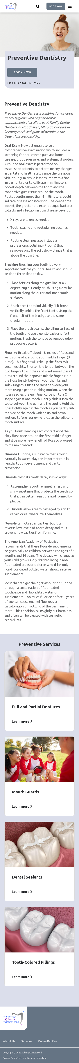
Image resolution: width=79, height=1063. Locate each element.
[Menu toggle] (69, 6)
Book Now (55, 6)
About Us (9, 1041)
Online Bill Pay (47, 1041)
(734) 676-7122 (29, 83)
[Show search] (38, 6)
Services (26, 1041)
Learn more (20, 721)
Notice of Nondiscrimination (31, 1058)
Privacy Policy (10, 1058)
